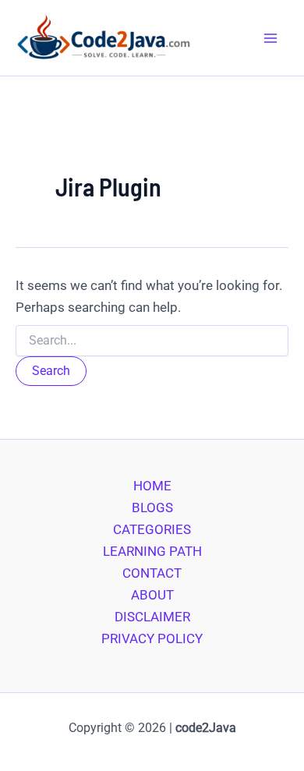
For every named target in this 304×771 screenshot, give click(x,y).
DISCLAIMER (152, 616)
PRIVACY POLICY (152, 638)
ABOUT (152, 595)
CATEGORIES (152, 529)
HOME (152, 485)
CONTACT (152, 573)
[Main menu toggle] (271, 38)
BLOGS (152, 507)
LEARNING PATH (152, 551)
